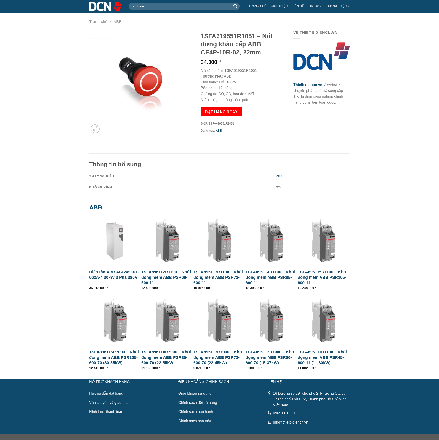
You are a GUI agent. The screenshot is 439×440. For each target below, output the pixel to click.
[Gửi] (235, 6)
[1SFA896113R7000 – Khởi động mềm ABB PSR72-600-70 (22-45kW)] (219, 320)
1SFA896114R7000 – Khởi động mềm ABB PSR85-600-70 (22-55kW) (166, 357)
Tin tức (314, 6)
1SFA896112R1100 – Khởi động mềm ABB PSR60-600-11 (166, 277)
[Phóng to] (95, 128)
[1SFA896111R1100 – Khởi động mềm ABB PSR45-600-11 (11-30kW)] (324, 320)
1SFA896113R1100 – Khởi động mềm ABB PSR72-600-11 (218, 277)
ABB (117, 21)
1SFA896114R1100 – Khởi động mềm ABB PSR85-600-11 (270, 277)
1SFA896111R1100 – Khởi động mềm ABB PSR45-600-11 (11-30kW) (322, 357)
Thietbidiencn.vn (307, 85)
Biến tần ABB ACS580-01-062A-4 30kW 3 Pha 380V (114, 274)
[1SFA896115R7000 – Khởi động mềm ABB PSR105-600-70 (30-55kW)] (115, 320)
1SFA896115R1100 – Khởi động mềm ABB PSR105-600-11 (323, 277)
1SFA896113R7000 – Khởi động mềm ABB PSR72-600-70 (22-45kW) (218, 357)
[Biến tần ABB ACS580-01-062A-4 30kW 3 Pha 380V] (115, 240)
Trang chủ (257, 6)
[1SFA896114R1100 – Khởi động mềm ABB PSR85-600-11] (272, 240)
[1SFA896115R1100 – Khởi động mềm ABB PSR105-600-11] (324, 240)
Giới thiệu (279, 6)
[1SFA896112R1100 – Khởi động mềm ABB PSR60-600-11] (167, 240)
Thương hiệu (336, 6)
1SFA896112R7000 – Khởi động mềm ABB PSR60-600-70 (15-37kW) (271, 357)
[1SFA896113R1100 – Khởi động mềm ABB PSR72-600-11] (219, 240)
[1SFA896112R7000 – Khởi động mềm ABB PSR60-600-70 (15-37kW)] (272, 320)
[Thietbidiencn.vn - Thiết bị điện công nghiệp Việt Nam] (105, 6)
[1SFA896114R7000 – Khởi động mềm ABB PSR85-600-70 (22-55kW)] (167, 320)
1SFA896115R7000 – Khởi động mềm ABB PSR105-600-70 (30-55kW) (114, 357)
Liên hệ (298, 6)
